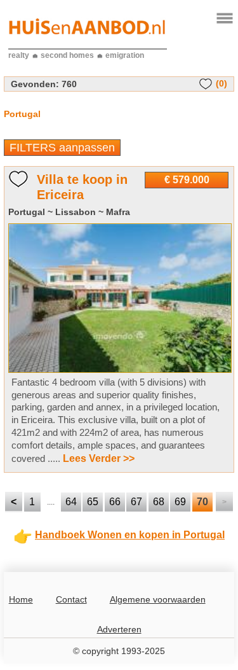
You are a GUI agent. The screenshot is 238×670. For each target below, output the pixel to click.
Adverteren (119, 629)
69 (180, 501)
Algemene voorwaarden (158, 599)
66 (115, 501)
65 (92, 501)
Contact (71, 599)
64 (71, 501)
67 (136, 501)
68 (158, 501)
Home (21, 599)
